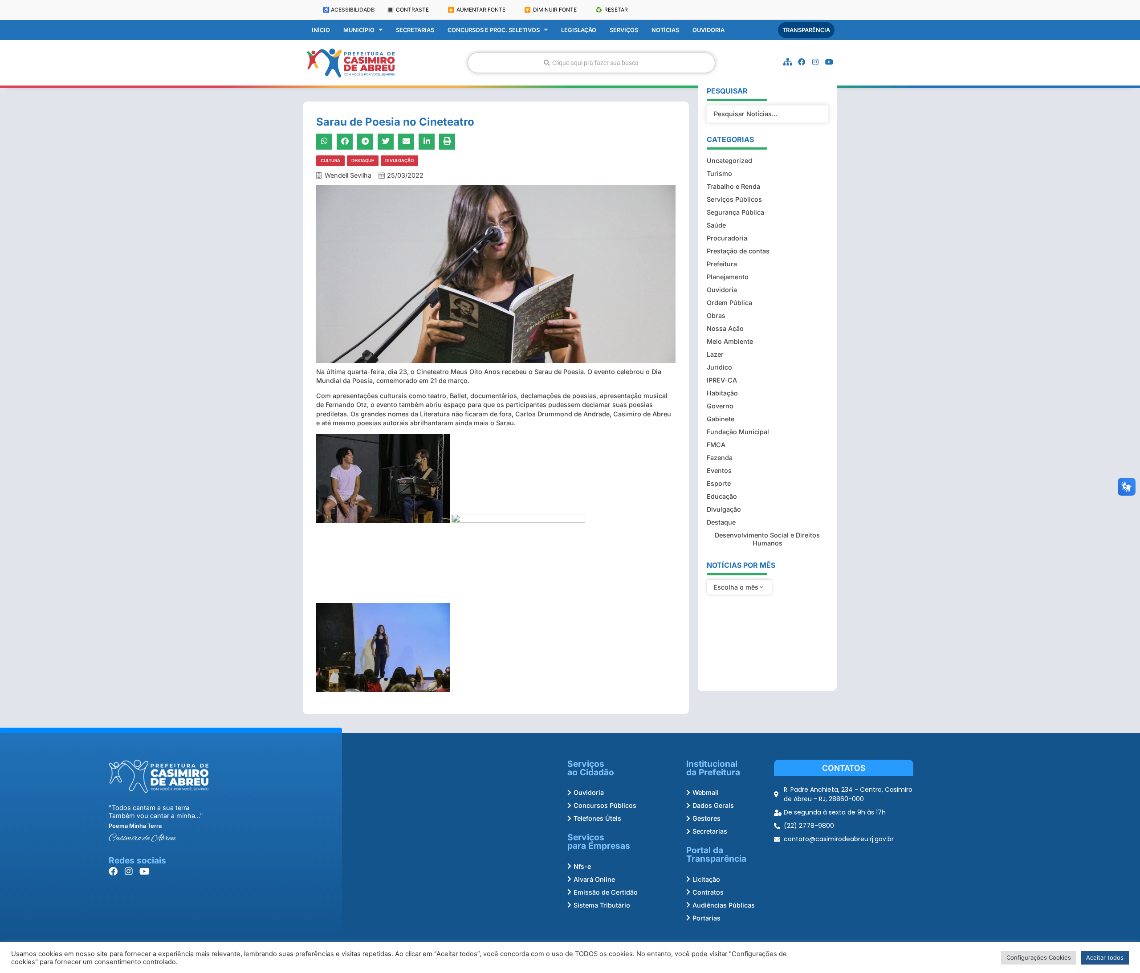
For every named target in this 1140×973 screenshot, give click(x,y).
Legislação (578, 30)
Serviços (624, 30)
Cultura (330, 160)
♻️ (611, 9)
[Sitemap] (787, 61)
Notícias (665, 30)
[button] (324, 142)
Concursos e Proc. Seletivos (494, 30)
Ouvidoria (708, 30)
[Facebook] (801, 61)
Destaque (362, 160)
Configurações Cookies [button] (1038, 957)
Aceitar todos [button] (1105, 957)
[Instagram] (815, 61)
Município (359, 30)
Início (321, 30)
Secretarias (415, 30)
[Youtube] (829, 61)
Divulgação (399, 160)
